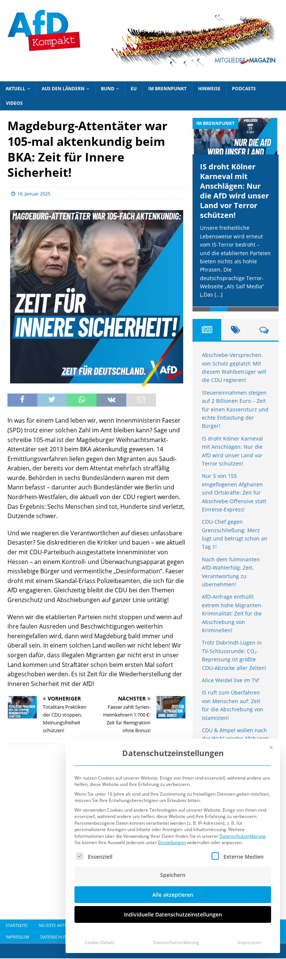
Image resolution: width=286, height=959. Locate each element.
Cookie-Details (100, 942)
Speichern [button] (172, 874)
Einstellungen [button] (172, 842)
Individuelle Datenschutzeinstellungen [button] (173, 914)
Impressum (249, 942)
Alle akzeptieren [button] (172, 894)
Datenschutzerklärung (242, 836)
